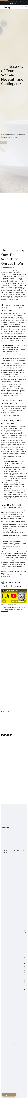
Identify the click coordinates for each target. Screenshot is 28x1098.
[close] (26, 2)
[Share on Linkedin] (8, 735)
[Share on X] (2, 735)
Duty (14, 136)
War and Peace (9, 136)
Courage (3, 136)
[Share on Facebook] (5, 735)
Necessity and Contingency (19, 134)
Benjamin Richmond (7, 134)
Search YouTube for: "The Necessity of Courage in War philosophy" (13, 609)
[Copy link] (11, 735)
